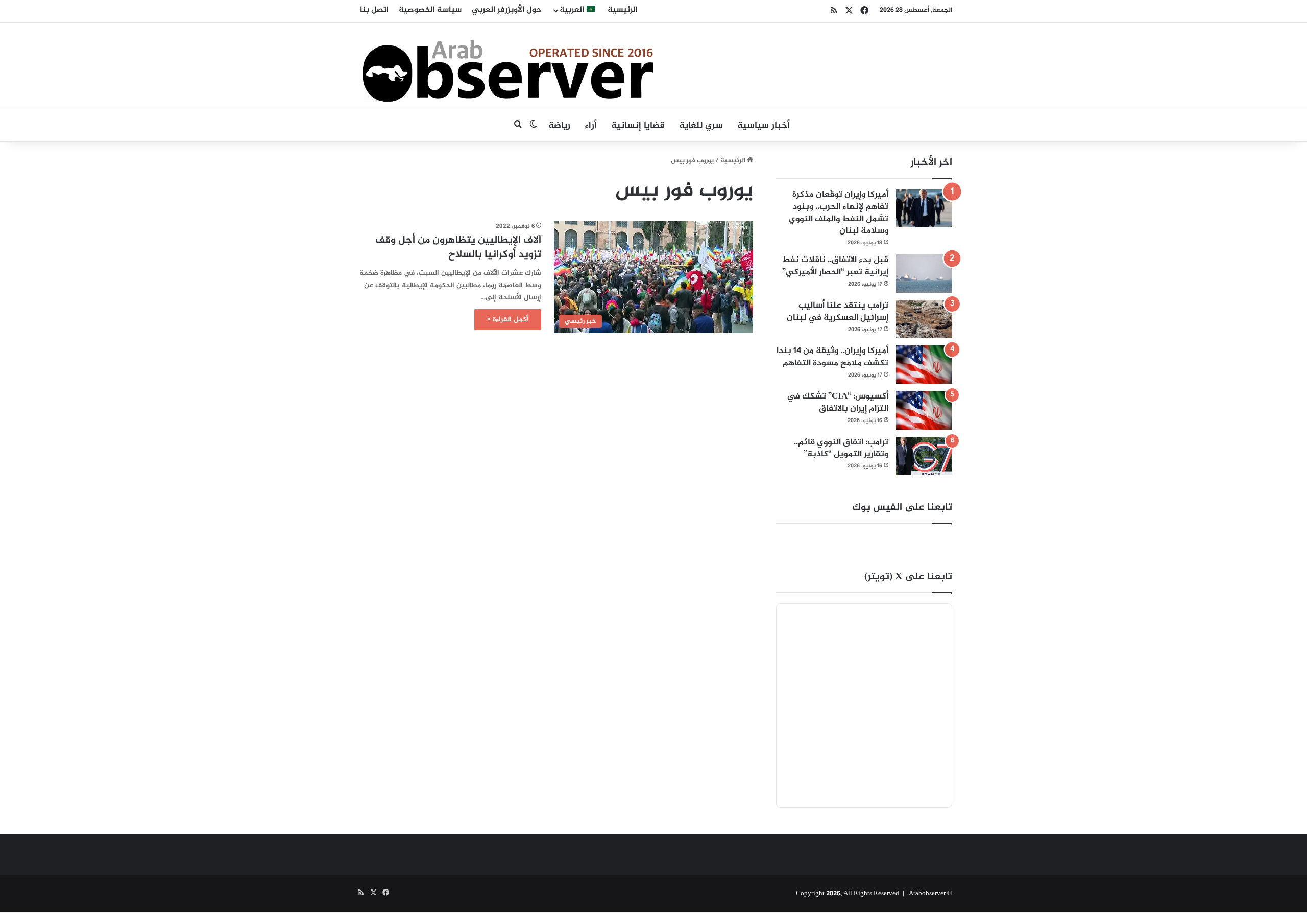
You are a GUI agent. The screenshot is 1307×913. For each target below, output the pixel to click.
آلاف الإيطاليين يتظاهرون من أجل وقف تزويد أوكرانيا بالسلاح (458, 247)
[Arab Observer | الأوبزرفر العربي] (508, 66)
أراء (591, 125)
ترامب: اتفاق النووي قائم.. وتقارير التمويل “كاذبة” (841, 448)
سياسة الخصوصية (430, 10)
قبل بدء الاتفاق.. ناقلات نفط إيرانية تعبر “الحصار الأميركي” (835, 266)
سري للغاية (701, 125)
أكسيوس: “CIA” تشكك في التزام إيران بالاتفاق (837, 402)
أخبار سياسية (763, 125)
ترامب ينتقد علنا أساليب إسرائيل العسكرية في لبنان (837, 311)
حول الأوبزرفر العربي (507, 10)
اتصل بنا (374, 10)
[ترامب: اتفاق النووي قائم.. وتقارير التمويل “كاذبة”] (924, 456)
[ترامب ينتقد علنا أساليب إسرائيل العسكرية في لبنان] (924, 319)
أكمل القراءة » (507, 319)
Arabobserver (927, 893)
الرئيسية (623, 10)
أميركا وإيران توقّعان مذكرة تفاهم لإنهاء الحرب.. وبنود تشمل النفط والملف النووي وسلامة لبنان (838, 213)
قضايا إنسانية (638, 125)
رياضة (559, 125)
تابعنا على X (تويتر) (908, 577)
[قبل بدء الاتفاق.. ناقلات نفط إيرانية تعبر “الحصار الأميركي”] (924, 273)
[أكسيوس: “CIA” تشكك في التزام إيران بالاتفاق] (924, 410)
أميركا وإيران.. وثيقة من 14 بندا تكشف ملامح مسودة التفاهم (832, 357)
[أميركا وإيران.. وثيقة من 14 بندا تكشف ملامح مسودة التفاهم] (924, 364)
